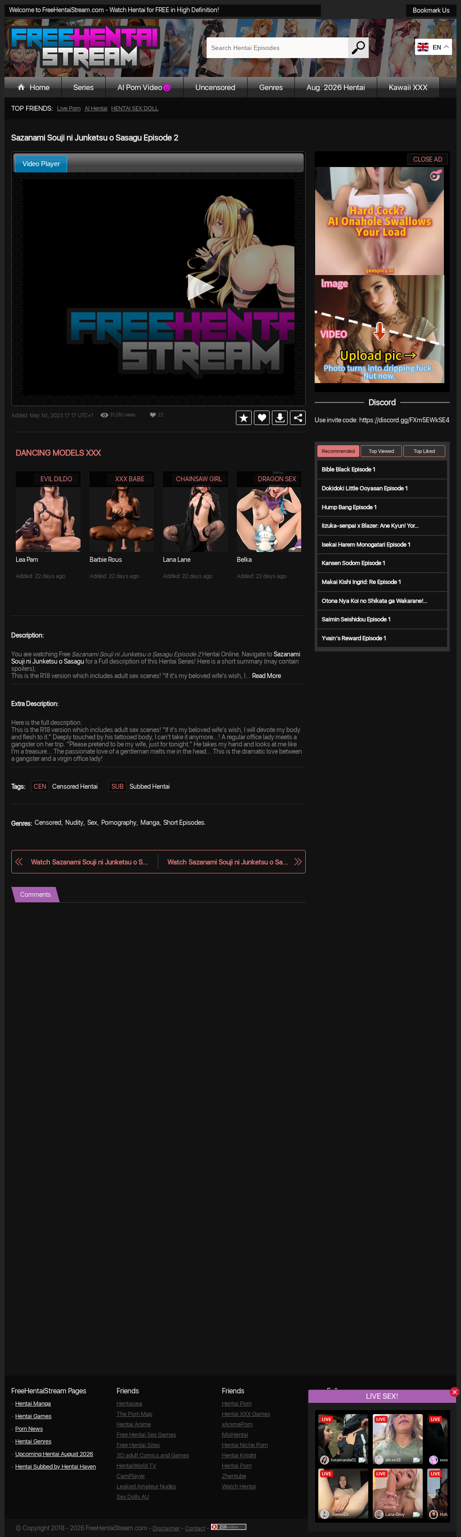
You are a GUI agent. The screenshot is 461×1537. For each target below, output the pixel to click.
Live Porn (69, 108)
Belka (244, 559)
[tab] (41, 163)
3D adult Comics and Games (153, 1455)
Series (83, 87)
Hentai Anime (134, 1424)
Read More (266, 675)
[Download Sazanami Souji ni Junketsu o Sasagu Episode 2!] (280, 418)
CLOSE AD (428, 159)
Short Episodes (183, 822)
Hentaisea (129, 1403)
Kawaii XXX (408, 87)
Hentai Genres (33, 1441)
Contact (195, 1528)
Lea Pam (27, 559)
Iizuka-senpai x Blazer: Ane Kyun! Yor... (370, 525)
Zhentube (234, 1476)
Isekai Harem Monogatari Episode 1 (366, 544)
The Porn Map (134, 1413)
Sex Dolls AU (133, 1496)
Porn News (29, 1428)
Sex (92, 822)
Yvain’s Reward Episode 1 (354, 638)
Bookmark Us (431, 10)
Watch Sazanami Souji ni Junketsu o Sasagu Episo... (90, 862)
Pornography (118, 822)
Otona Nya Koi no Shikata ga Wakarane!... (374, 600)
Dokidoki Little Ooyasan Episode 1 (365, 488)
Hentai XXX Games (246, 1413)
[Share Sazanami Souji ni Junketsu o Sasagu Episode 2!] (298, 418)
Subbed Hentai (150, 786)
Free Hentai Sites (138, 1445)
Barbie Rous (106, 559)
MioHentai (235, 1434)
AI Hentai (96, 108)
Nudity (74, 822)
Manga (149, 822)
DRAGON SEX (277, 479)
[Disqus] (158, 1015)
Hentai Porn (237, 1403)
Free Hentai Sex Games (146, 1434)
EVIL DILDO (56, 479)
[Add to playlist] (244, 418)
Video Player (41, 163)
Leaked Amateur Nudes (146, 1486)
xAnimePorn (237, 1424)
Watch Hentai (239, 1486)
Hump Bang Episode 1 (349, 507)
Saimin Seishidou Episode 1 (356, 619)
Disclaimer (166, 1528)
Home (40, 87)
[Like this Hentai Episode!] (262, 418)
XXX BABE (130, 479)
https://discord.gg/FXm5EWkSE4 (404, 420)
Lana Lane (176, 559)
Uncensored (215, 87)
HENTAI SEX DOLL (134, 108)
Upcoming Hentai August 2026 (54, 1454)
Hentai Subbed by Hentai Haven (55, 1466)
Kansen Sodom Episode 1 (353, 563)
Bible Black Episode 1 (348, 469)
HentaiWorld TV (136, 1465)
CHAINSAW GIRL (199, 479)
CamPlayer (131, 1476)
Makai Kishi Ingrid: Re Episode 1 (361, 582)
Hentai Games (33, 1416)
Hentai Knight (239, 1455)
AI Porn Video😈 (145, 87)
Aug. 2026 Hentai (336, 87)
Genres (271, 87)
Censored (48, 822)
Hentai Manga (33, 1403)
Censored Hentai (75, 786)
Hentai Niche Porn (245, 1445)
